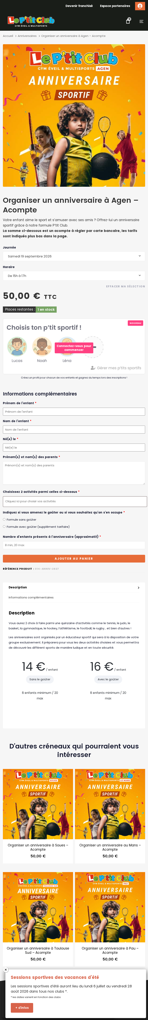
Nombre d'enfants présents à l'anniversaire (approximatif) (52, 537)
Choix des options (38, 858)
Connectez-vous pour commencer (74, 348)
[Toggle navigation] (136, 21)
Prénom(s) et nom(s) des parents (31, 457)
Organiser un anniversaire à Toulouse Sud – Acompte (38, 950)
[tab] (74, 587)
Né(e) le (10, 439)
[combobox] (74, 256)
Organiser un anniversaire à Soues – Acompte (38, 847)
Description (18, 587)
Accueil (8, 36)
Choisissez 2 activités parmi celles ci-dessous (41, 492)
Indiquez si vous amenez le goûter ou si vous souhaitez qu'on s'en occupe (64, 512)
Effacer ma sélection (125, 286)
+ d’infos (22, 1008)
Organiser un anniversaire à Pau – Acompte (110, 950)
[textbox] (74, 501)
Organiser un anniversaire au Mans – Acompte (110, 847)
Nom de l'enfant (17, 421)
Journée (9, 247)
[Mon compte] (140, 6)
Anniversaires (27, 36)
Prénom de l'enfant (19, 403)
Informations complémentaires (31, 597)
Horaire (9, 267)
